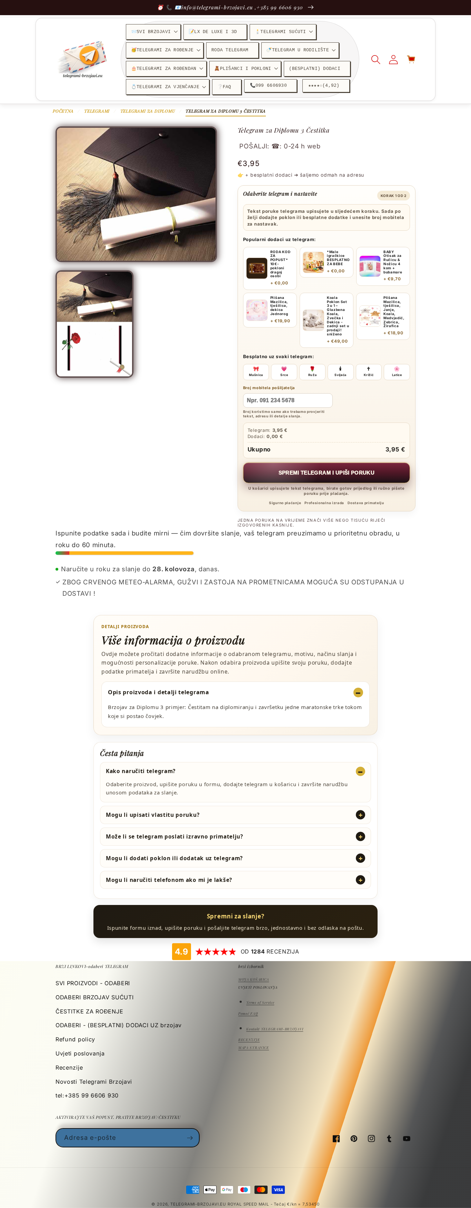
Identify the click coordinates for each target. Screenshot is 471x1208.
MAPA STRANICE (253, 1047)
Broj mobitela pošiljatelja (269, 387)
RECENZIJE (249, 1039)
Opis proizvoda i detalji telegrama (158, 692)
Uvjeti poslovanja (80, 1053)
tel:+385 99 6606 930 (87, 1095)
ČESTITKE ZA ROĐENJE (89, 1011)
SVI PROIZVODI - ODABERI (93, 983)
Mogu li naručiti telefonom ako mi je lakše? (169, 880)
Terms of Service (260, 1002)
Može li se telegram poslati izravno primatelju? (174, 836)
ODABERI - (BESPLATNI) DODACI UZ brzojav (119, 1025)
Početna (63, 111)
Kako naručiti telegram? (141, 771)
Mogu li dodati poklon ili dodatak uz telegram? (174, 858)
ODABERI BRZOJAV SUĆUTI (94, 997)
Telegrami (97, 111)
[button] (153, 32)
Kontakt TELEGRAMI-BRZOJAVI (274, 1029)
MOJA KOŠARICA (253, 979)
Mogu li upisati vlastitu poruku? (152, 815)
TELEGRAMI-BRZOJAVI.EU (199, 1204)
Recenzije (69, 1067)
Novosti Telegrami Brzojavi (94, 1081)
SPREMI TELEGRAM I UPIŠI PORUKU (327, 473)
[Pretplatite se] (190, 1137)
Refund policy (75, 1039)
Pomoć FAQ (248, 1013)
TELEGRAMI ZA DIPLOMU (147, 111)
